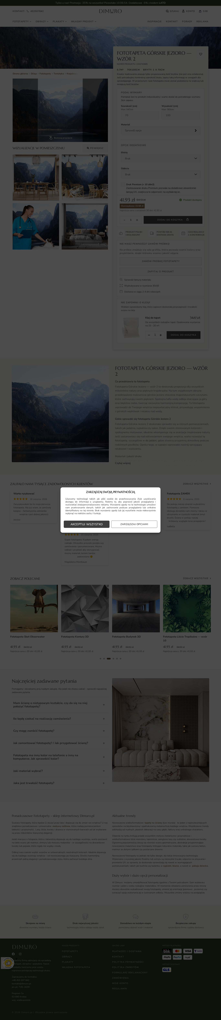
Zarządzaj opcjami (134, 524)
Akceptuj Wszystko (87, 524)
